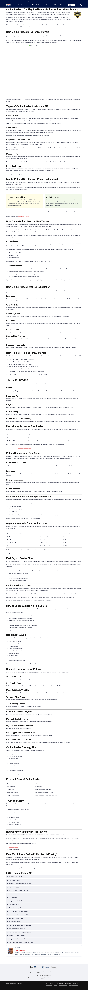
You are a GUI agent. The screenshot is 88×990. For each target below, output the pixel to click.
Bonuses (27, 4)
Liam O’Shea (20, 951)
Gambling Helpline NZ (13, 847)
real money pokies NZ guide (24, 448)
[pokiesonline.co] (8, 4)
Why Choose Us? (49, 985)
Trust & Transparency (59, 983)
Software (48, 4)
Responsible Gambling (63, 985)
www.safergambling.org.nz (52, 972)
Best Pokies (55, 4)
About (47, 983)
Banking (38, 4)
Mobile (32, 4)
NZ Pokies (20, 4)
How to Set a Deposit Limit (50, 986)
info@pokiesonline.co (46, 978)
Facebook (55, 985)
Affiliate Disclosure (76, 983)
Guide (43, 4)
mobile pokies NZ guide (23, 216)
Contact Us (52, 983)
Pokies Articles (63, 4)
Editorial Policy (68, 983)
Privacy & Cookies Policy (73, 985)
